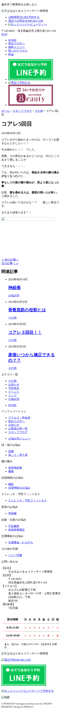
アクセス (18, 50)
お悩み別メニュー (19, 438)
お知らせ (13, 384)
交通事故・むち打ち (20, 542)
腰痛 (11, 471)
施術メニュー (16, 47)
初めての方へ (16, 43)
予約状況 (13, 388)
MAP (4, 34)
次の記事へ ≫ (10, 263)
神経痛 (14, 287)
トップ (12, 395)
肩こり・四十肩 (18, 454)
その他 (12, 317)
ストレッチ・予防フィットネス (27, 500)
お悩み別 (13, 295)
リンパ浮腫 (15, 555)
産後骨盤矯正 (16, 529)
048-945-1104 (25, 20)
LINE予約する (23, 17)
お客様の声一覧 (18, 428)
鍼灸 (11, 484)
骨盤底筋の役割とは (27, 310)
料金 (11, 54)
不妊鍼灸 (13, 526)
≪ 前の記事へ (10, 259)
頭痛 (11, 451)
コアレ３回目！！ (25, 332)
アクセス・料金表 (19, 417)
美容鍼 (12, 513)
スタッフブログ (18, 432)
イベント (13, 391)
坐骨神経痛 (15, 467)
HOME (12, 40)
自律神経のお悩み (19, 487)
